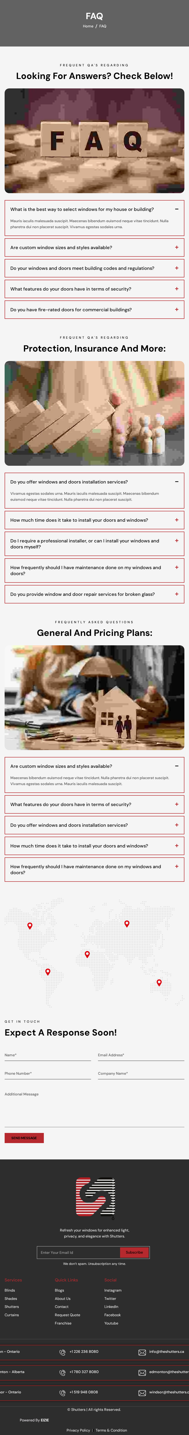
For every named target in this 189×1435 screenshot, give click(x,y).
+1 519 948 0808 (84, 1392)
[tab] (94, 209)
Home (88, 26)
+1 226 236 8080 (84, 1351)
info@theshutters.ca (166, 1351)
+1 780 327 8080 (84, 1371)
